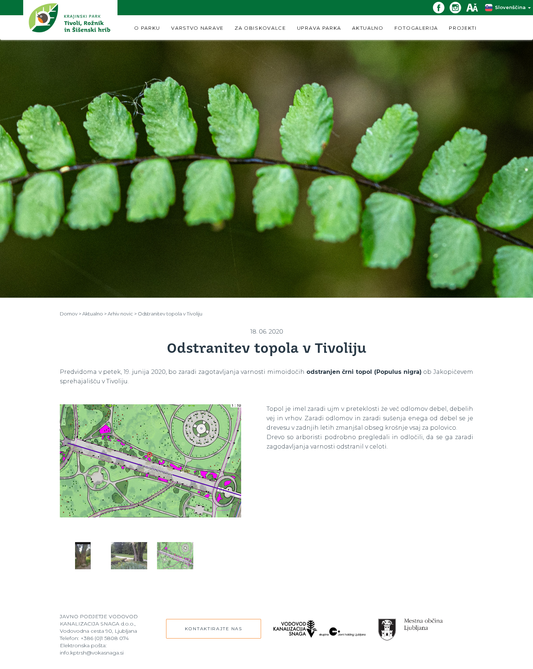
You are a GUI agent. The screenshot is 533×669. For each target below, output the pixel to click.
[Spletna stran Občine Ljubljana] (410, 626)
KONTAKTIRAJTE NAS (213, 628)
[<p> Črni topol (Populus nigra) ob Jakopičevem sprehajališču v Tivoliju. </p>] (150, 467)
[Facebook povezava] (441, 7)
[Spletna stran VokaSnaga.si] (319, 624)
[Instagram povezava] (458, 7)
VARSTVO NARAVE (197, 28)
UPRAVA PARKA (319, 28)
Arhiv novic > (122, 314)
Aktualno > (94, 314)
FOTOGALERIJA (416, 28)
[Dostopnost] (474, 7)
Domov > (70, 314)
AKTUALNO (368, 28)
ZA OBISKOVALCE (260, 28)
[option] (150, 467)
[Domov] (70, 20)
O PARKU (147, 28)
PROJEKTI (463, 28)
